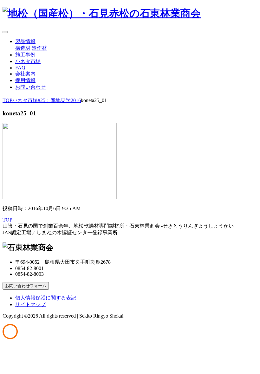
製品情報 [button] (25, 41)
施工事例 (25, 54)
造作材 (39, 48)
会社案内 (25, 73)
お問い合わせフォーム (25, 285)
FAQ (20, 67)
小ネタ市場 (28, 61)
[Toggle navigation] (5, 32)
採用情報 (25, 80)
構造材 (22, 48)
